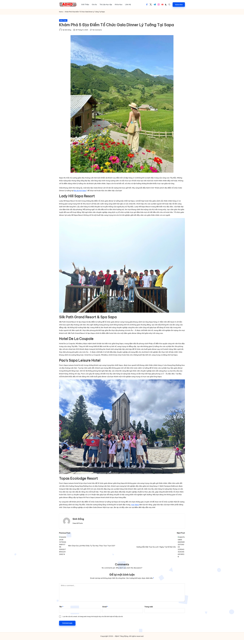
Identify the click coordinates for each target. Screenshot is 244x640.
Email (105, 607)
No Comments (97, 30)
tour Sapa (135, 505)
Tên (61, 607)
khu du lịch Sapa (80, 191)
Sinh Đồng (78, 518)
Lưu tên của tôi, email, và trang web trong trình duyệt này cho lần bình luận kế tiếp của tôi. (93, 616)
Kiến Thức (63, 20)
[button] (179, 4)
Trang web (148, 607)
